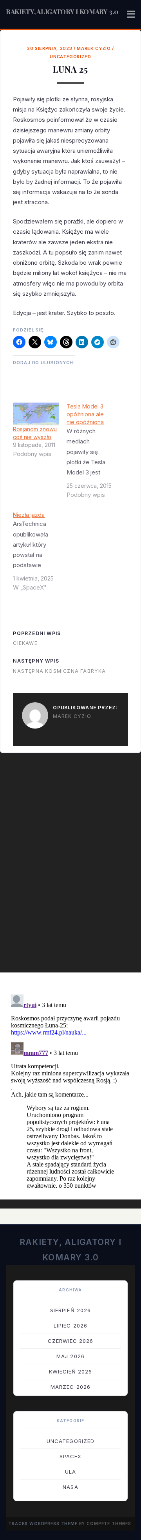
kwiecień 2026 (70, 1371)
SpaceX (70, 1456)
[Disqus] (70, 867)
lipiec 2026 (70, 1325)
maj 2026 (70, 1356)
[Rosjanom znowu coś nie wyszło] (36, 414)
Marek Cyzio (93, 48)
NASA (70, 1487)
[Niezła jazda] (40, 554)
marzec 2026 (70, 1387)
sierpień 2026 (70, 1310)
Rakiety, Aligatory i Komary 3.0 (62, 11)
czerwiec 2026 (71, 1341)
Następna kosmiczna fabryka (59, 671)
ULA (70, 1472)
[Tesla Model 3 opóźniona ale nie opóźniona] (93, 454)
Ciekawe (25, 643)
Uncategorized (70, 56)
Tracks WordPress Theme (43, 1523)
